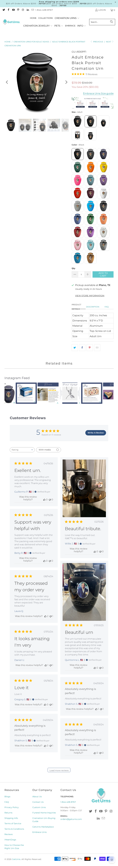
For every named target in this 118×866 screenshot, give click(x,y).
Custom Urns (39, 807)
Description (92, 307)
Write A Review (96, 432)
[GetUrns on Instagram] (22, 10)
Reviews (8, 834)
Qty (73, 268)
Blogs (7, 796)
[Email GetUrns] (32, 10)
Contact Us (38, 802)
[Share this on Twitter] (75, 347)
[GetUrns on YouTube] (13, 10)
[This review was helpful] (45, 616)
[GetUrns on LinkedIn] (27, 10)
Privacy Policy (11, 807)
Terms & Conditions (14, 829)
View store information (89, 295)
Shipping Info (11, 818)
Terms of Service (12, 823)
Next (109, 42)
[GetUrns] (11, 22)
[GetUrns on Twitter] (3, 10)
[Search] (111, 22)
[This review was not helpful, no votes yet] (50, 499)
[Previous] (7, 82)
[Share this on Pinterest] (90, 347)
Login (102, 10)
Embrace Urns (39, 832)
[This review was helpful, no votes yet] (44, 499)
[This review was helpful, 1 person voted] (46, 665)
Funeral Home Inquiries (44, 812)
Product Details (76, 307)
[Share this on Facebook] (82, 347)
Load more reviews (59, 770)
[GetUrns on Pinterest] (18, 10)
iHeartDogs (10, 839)
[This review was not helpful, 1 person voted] (51, 616)
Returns (8, 812)
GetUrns (16, 859)
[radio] (77, 121)
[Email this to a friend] (97, 347)
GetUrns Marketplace (43, 826)
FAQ (107, 307)
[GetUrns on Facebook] (8, 10)
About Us (37, 796)
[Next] (66, 82)
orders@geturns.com (71, 819)
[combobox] (22, 449)
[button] (67, 18)
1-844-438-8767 (44, 10)
